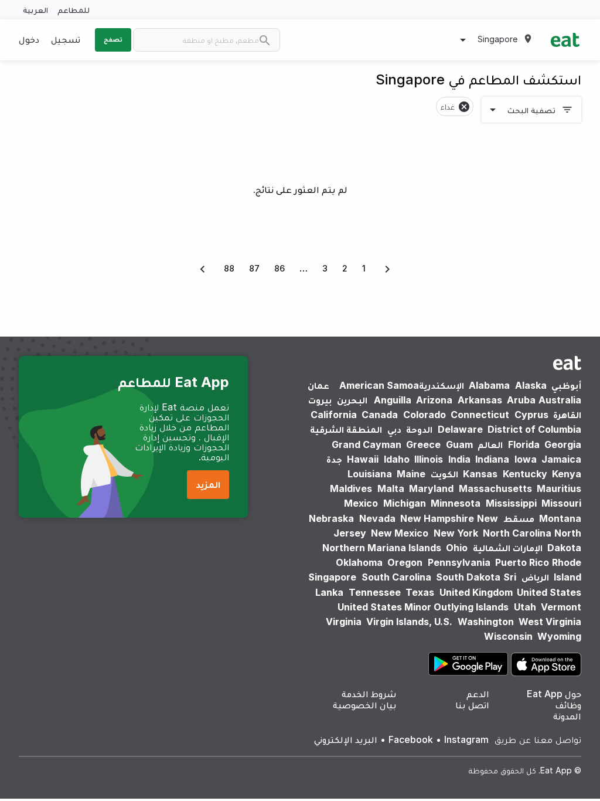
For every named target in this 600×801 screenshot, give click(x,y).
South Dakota (468, 577)
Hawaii (363, 459)
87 (254, 268)
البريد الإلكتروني (345, 739)
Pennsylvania (459, 562)
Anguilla (392, 400)
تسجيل (65, 39)
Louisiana (369, 474)
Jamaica (561, 459)
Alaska (531, 385)
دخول (29, 39)
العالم (490, 444)
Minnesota (455, 503)
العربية (35, 10)
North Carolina (517, 533)
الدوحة (419, 429)
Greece (423, 444)
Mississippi (511, 503)
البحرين (352, 400)
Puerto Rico (522, 562)
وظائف (568, 705)
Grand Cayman (366, 444)
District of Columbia (534, 429)
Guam (459, 444)
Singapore (332, 577)
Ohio (457, 548)
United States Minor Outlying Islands (423, 607)
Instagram (466, 739)
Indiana (492, 459)
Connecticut (480, 414)
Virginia (344, 621)
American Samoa (379, 385)
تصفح (113, 39)
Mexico (361, 503)
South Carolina (396, 577)
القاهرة (567, 414)
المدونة (567, 716)
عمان (318, 385)
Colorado (424, 414)
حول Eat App (554, 694)
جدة (334, 459)
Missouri (561, 503)
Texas (419, 592)
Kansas (480, 474)
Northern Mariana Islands (381, 548)
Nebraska (331, 518)
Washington (486, 621)
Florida (524, 444)
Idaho (397, 459)
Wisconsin (508, 636)
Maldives (351, 488)
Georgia (562, 444)
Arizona (434, 400)
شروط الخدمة (369, 694)
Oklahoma (359, 562)
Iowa (525, 459)
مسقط (518, 518)
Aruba (521, 400)
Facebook (410, 739)
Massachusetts (495, 488)
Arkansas (480, 400)
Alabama (489, 385)
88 (229, 268)
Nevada (377, 518)
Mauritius (559, 488)
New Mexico (399, 533)
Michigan (404, 503)
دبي (394, 429)
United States (549, 592)
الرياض (535, 577)
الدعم (477, 694)
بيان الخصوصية (365, 705)
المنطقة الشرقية (346, 429)
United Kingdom (477, 592)
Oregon (404, 562)
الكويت (444, 474)
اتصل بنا (472, 705)
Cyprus (531, 414)
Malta (390, 488)
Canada (380, 414)
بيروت (320, 400)
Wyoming (559, 636)
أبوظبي (566, 385)
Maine (411, 474)
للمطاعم (73, 10)
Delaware (460, 429)
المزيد (208, 484)
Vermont (561, 607)
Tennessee (375, 592)
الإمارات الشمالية (508, 548)
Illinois (428, 459)
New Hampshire (437, 518)
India (459, 459)
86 (279, 268)
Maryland (431, 488)
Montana (560, 518)
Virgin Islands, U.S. (409, 621)
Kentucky (525, 474)
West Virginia (550, 621)
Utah (525, 607)
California (334, 414)
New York (456, 533)
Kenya (566, 474)
